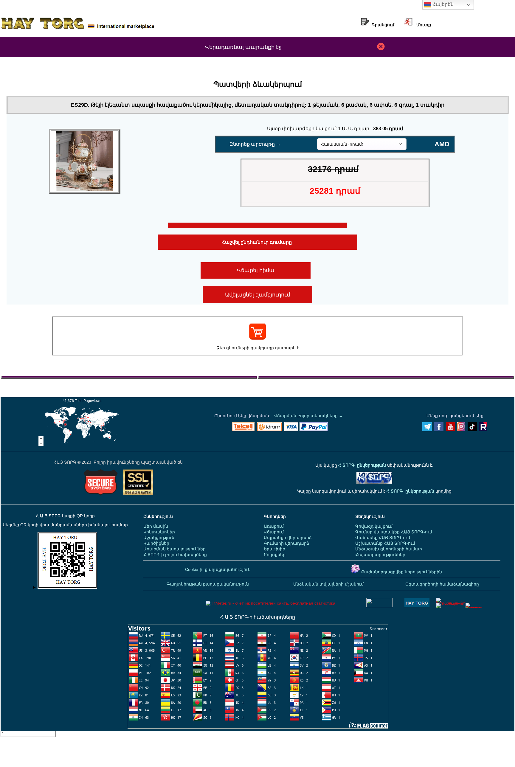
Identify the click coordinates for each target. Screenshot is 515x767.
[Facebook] (438, 429)
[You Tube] (450, 429)
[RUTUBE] (483, 429)
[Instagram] (461, 429)
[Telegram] (427, 429)
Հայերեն (442, 4)
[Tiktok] (472, 429)
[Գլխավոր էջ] (78, 28)
